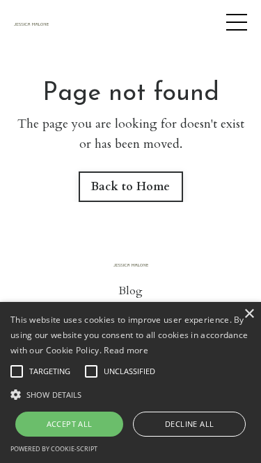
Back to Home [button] (131, 186)
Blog (130, 290)
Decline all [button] (189, 424)
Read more (126, 350)
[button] (130, 394)
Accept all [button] (70, 424)
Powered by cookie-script (53, 448)
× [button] (249, 314)
